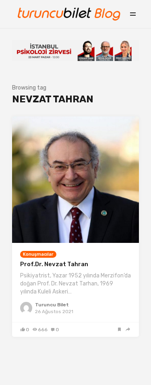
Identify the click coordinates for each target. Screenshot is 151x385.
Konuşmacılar (38, 254)
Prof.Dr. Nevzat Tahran (54, 264)
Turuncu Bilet (52, 304)
